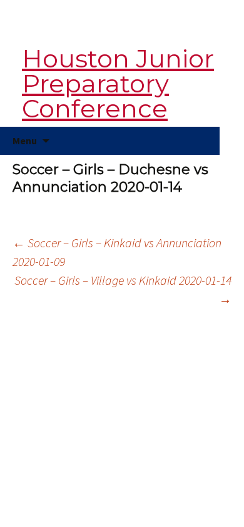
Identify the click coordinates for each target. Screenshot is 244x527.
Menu (25, 140)
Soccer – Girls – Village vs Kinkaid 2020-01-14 (122, 289)
